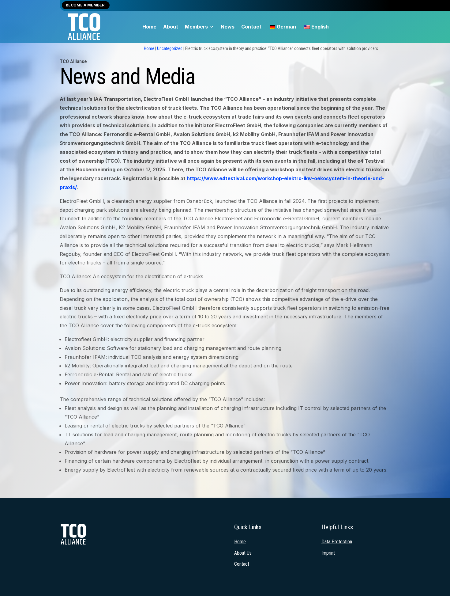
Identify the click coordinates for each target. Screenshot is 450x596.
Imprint (328, 553)
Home (149, 27)
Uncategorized (169, 48)
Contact (251, 27)
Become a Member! (86, 5)
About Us (243, 553)
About (170, 27)
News (227, 27)
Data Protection (336, 542)
